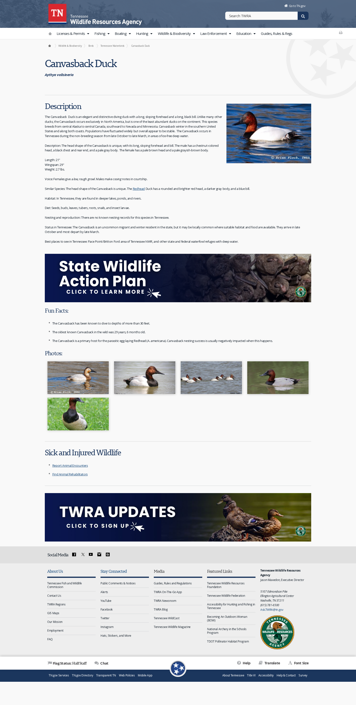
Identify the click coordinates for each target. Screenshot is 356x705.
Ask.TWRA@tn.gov (271, 610)
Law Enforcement (213, 33)
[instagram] (99, 554)
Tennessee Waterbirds (113, 45)
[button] (88, 34)
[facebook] (74, 554)
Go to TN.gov (297, 6)
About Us (55, 571)
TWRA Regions (56, 604)
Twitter (105, 618)
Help (246, 663)
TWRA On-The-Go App (168, 592)
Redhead (139, 188)
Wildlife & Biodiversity (175, 33)
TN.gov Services (59, 675)
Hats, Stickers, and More (116, 635)
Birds (91, 45)
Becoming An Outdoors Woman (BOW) (227, 618)
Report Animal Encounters (70, 465)
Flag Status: (69, 663)
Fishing (100, 33)
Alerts (104, 592)
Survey (303, 675)
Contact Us (54, 595)
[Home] (49, 45)
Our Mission (54, 622)
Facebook (107, 609)
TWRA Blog (161, 609)
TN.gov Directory (82, 675)
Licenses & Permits (71, 33)
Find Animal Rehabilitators (70, 474)
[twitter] (82, 554)
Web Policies (127, 675)
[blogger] (107, 554)
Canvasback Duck (140, 45)
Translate (272, 663)
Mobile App (145, 675)
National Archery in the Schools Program (226, 631)
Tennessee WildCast (166, 618)
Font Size (301, 663)
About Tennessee (233, 675)
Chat (104, 663)
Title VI (251, 675)
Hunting (142, 33)
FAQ (50, 639)
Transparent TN (106, 675)
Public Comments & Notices (118, 583)
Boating (121, 33)
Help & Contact (286, 675)
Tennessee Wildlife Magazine (172, 627)
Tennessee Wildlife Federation (226, 595)
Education (244, 33)
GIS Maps (53, 613)
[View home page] (58, 13)
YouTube (106, 601)
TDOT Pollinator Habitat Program (228, 641)
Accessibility (266, 675)
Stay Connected (113, 571)
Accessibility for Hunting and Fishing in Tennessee (231, 606)
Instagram (107, 627)
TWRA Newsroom (165, 601)
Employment (55, 630)
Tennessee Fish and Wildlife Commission (64, 585)
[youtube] (90, 554)
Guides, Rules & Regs (276, 33)
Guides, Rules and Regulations (173, 583)
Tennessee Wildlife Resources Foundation (226, 585)
